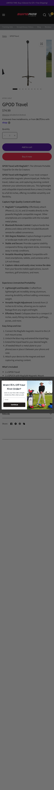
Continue (14, 405)
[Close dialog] (50, 382)
